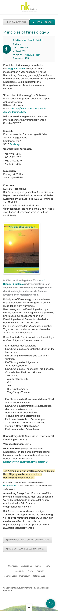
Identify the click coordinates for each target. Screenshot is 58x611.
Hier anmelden (43, 22)
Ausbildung (26, 566)
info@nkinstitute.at (11, 486)
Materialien (19, 571)
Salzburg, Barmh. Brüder (30, 40)
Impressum (24, 576)
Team (47, 566)
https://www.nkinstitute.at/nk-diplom (24, 461)
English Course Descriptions (25, 549)
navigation (5, 6)
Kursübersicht (17, 22)
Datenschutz (38, 576)
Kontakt (40, 571)
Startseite (13, 566)
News (30, 571)
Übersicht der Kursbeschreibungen (29, 539)
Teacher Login (10, 576)
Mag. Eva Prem (32, 54)
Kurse (38, 566)
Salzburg (15, 144)
